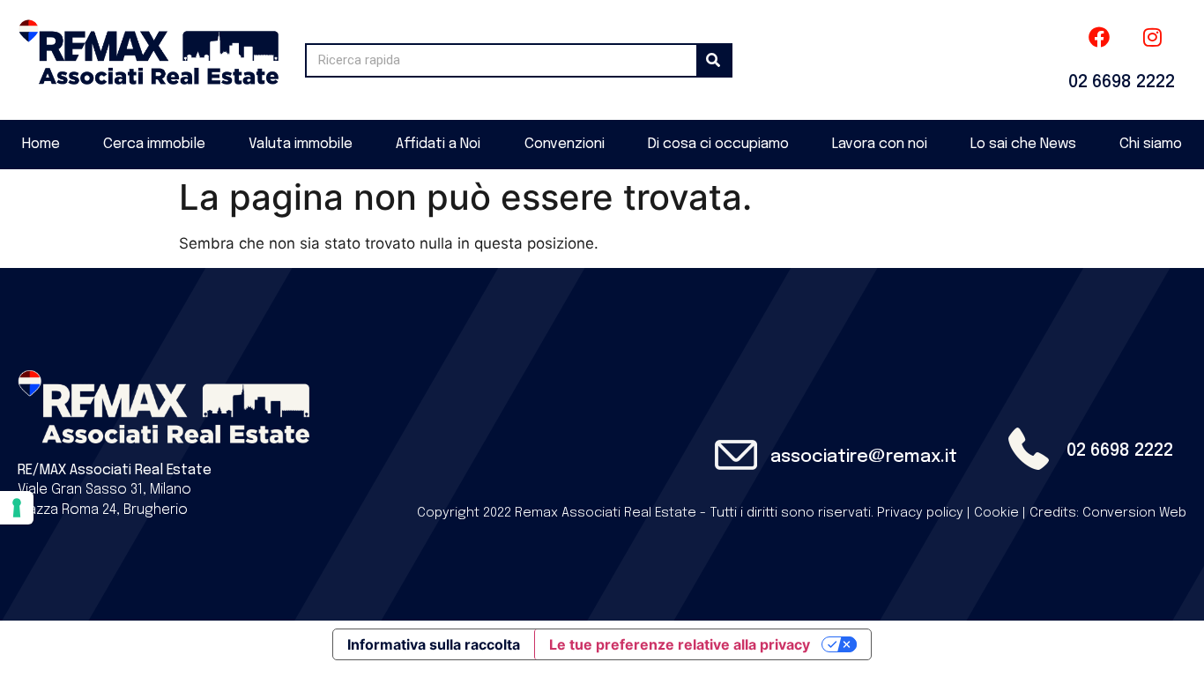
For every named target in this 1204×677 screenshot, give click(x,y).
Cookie (996, 513)
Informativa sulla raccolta (433, 644)
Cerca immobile (154, 144)
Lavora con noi (879, 144)
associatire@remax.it (863, 457)
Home (41, 144)
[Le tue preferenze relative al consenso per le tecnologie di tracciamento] (16, 507)
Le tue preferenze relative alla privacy (679, 644)
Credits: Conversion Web (1107, 513)
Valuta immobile (301, 144)
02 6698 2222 (1121, 82)
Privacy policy (920, 513)
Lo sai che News (1023, 144)
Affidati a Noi (438, 144)
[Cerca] (713, 60)
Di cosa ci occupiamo (718, 144)
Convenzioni (564, 144)
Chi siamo (1150, 144)
